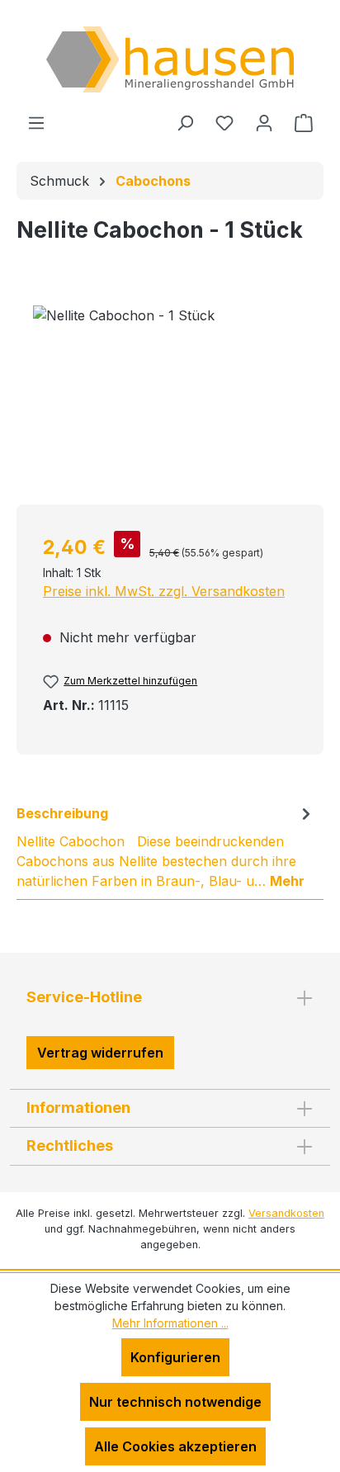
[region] (170, 398)
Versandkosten (286, 1213)
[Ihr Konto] (264, 122)
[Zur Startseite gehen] (170, 59)
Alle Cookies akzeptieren (175, 1446)
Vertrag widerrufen (100, 1052)
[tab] (166, 846)
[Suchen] (185, 122)
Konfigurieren (175, 1357)
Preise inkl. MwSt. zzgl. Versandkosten (164, 591)
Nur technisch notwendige (175, 1402)
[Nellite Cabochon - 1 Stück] (170, 398)
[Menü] (36, 122)
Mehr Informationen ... (170, 1323)
